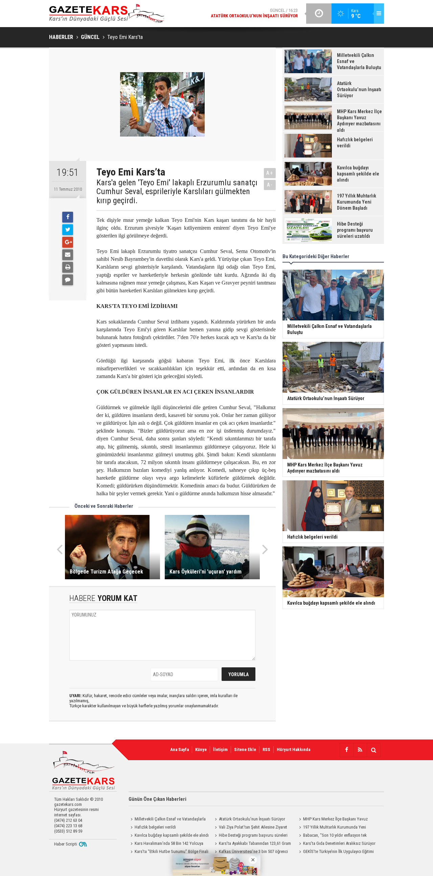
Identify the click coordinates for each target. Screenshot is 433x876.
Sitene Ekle (245, 749)
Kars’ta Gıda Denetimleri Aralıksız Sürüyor (339, 843)
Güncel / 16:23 (254, 13)
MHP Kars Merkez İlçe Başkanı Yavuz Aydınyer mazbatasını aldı (332, 819)
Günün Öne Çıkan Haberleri (157, 799)
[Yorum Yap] (67, 279)
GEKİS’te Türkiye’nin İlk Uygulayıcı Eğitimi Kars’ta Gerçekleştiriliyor (335, 852)
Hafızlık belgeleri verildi (155, 827)
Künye (201, 749)
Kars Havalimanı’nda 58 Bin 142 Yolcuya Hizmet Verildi (166, 844)
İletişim (220, 749)
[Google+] (67, 242)
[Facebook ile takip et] (346, 750)
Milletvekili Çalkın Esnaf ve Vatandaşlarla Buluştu (167, 819)
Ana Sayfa (179, 749)
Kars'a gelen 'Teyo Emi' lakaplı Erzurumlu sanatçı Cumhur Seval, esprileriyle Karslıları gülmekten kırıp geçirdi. (176, 191)
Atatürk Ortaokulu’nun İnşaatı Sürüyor (252, 818)
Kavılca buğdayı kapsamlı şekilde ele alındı (172, 835)
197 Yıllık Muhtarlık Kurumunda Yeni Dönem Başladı (331, 828)
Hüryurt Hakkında (293, 749)
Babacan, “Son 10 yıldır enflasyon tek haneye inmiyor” (332, 836)
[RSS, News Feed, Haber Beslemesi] (360, 750)
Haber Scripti (65, 844)
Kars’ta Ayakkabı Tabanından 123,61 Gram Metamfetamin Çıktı (252, 844)
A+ (269, 173)
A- (270, 185)
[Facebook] (67, 217)
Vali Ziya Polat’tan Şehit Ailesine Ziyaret (253, 827)
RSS (266, 749)
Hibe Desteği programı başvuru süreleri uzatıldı (250, 836)
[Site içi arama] (373, 750)
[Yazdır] (67, 267)
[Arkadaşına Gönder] (67, 254)
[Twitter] (67, 229)
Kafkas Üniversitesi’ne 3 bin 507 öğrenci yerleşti (250, 852)
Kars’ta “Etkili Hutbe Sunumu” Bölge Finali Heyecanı (168, 852)
